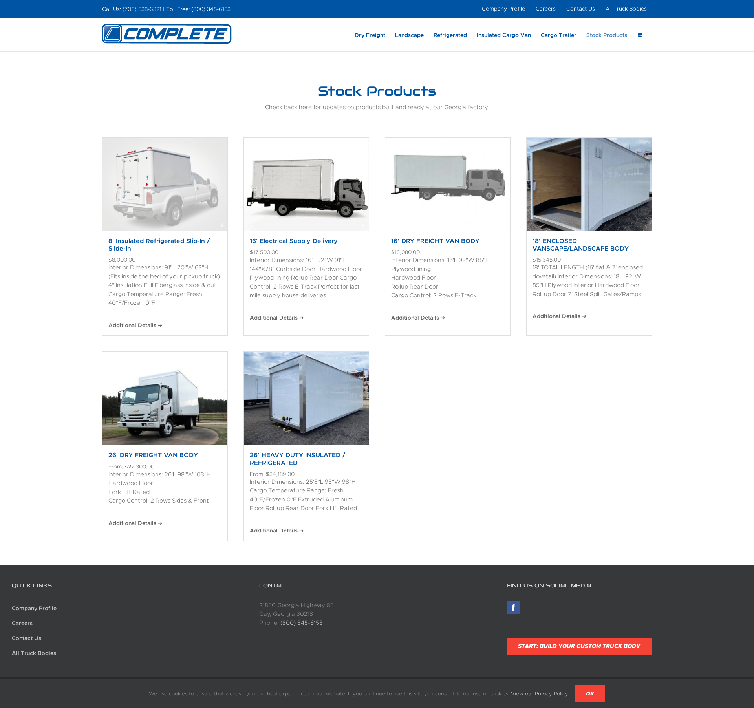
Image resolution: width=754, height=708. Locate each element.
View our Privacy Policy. (540, 693)
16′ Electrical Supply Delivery (294, 241)
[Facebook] (513, 607)
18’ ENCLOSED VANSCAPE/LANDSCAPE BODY (581, 244)
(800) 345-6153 (301, 622)
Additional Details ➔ (135, 325)
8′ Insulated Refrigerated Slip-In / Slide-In (159, 244)
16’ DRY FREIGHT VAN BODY (435, 241)
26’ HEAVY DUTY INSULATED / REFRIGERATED (297, 459)
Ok (590, 693)
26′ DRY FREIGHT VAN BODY (153, 455)
